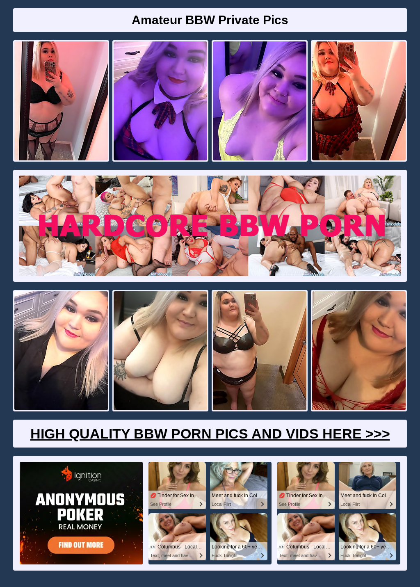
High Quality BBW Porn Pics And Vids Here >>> (210, 433)
